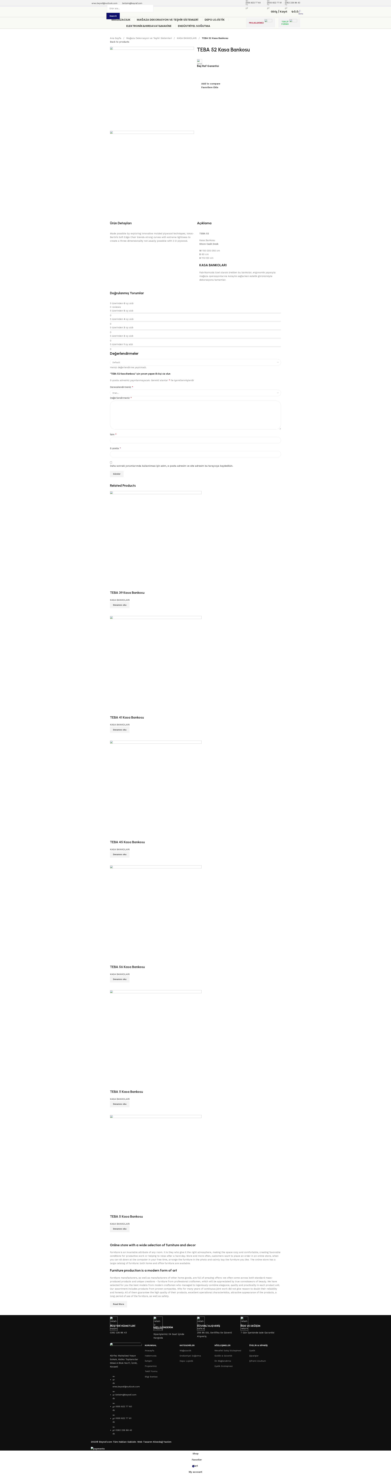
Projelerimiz (151, 1366)
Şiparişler (254, 1355)
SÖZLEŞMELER (222, 1345)
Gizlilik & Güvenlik (223, 1355)
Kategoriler (187, 1345)
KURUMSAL (151, 1345)
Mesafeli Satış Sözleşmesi (227, 1350)
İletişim (148, 1361)
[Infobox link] (195, 14)
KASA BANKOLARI (187, 38)
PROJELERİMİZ (256, 23)
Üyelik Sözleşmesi (223, 1366)
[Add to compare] (114, 1236)
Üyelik (252, 1350)
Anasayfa (149, 1350)
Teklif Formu (151, 1371)
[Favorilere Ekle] (114, 1210)
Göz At (122, 1236)
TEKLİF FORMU (285, 22)
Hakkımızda (150, 1355)
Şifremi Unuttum (257, 1361)
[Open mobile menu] (104, 12)
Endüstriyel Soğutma (190, 1355)
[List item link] (126, 1406)
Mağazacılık (185, 1350)
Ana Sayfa (116, 38)
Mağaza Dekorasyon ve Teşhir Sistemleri (149, 38)
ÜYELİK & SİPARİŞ (258, 1345)
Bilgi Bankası (151, 1376)
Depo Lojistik (186, 1361)
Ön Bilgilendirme (222, 1361)
